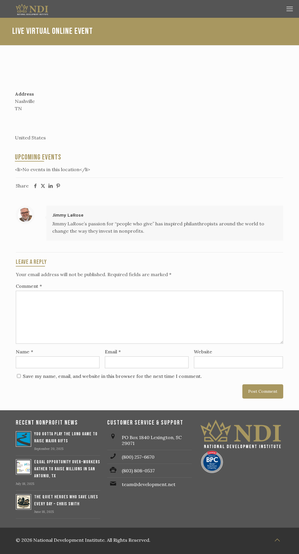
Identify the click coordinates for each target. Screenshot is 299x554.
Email (113, 352)
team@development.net (148, 484)
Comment (29, 286)
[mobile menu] (290, 9)
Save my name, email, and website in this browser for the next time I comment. (112, 376)
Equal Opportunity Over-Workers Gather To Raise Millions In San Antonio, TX (67, 469)
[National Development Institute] (148, 8)
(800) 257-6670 (138, 457)
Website (203, 352)
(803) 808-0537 (138, 471)
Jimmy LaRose (68, 215)
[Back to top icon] (277, 540)
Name (24, 352)
